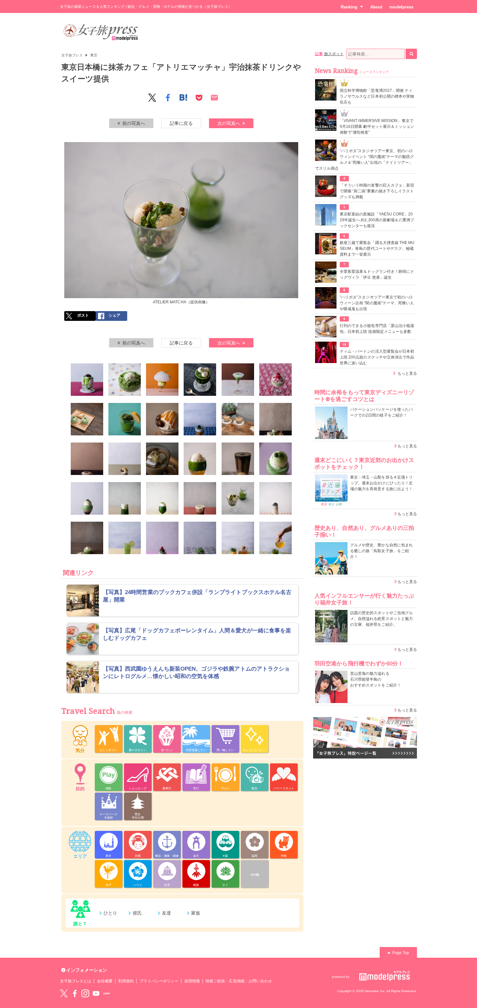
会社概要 (105, 981)
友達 (166, 913)
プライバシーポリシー (159, 981)
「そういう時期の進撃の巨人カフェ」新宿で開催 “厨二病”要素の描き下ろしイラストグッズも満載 (377, 191)
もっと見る (407, 373)
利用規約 (126, 981)
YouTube (96, 993)
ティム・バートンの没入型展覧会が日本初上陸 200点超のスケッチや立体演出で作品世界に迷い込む (377, 357)
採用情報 (192, 981)
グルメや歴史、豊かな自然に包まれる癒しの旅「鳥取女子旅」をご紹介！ (381, 551)
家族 (195, 913)
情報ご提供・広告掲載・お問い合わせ (238, 981)
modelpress (401, 7)
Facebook (75, 993)
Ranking (349, 7)
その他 (254, 874)
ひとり (110, 913)
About (376, 7)
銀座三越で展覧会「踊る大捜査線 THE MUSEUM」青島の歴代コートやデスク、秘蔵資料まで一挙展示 (377, 248)
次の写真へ (228, 123)
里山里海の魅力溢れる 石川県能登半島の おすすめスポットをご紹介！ (375, 679)
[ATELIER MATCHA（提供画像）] (87, 379)
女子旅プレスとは (75, 981)
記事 (319, 54)
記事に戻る (181, 123)
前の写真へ (133, 123)
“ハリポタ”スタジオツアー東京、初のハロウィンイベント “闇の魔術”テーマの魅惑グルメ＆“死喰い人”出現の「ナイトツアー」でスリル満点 (364, 160)
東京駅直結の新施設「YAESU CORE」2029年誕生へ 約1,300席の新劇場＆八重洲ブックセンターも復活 (377, 220)
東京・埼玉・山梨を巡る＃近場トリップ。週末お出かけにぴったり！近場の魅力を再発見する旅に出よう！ (381, 483)
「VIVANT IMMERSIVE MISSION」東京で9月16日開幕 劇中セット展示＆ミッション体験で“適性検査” (377, 126)
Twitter (64, 993)
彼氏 (137, 913)
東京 (93, 55)
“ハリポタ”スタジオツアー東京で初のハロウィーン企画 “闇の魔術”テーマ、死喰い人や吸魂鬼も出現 (377, 303)
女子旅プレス (72, 55)
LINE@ (107, 993)
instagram (85, 993)
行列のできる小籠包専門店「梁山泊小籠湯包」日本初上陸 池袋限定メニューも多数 (377, 328)
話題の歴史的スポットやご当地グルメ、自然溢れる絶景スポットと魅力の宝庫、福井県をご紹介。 (381, 619)
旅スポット (334, 54)
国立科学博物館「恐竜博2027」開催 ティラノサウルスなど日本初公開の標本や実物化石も (377, 96)
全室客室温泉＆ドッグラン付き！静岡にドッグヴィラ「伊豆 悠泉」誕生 (377, 274)
